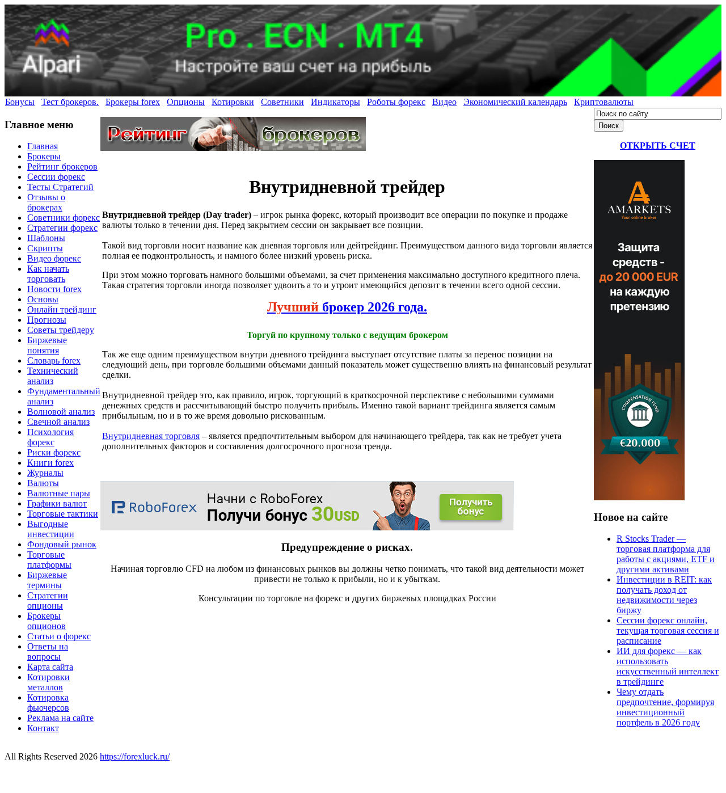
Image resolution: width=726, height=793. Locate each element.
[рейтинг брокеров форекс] (233, 148)
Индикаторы (335, 102)
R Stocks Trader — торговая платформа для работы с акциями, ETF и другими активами (666, 554)
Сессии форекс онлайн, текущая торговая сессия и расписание (668, 630)
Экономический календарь (515, 102)
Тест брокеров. (70, 102)
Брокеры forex (132, 102)
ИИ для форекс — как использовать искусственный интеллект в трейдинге (668, 666)
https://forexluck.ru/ (135, 756)
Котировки (233, 102)
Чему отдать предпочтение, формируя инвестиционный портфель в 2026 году (665, 707)
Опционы (186, 102)
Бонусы (20, 102)
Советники (282, 102)
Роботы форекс (396, 102)
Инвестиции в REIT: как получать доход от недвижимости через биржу (664, 595)
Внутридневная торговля (151, 436)
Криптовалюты (604, 102)
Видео (444, 102)
